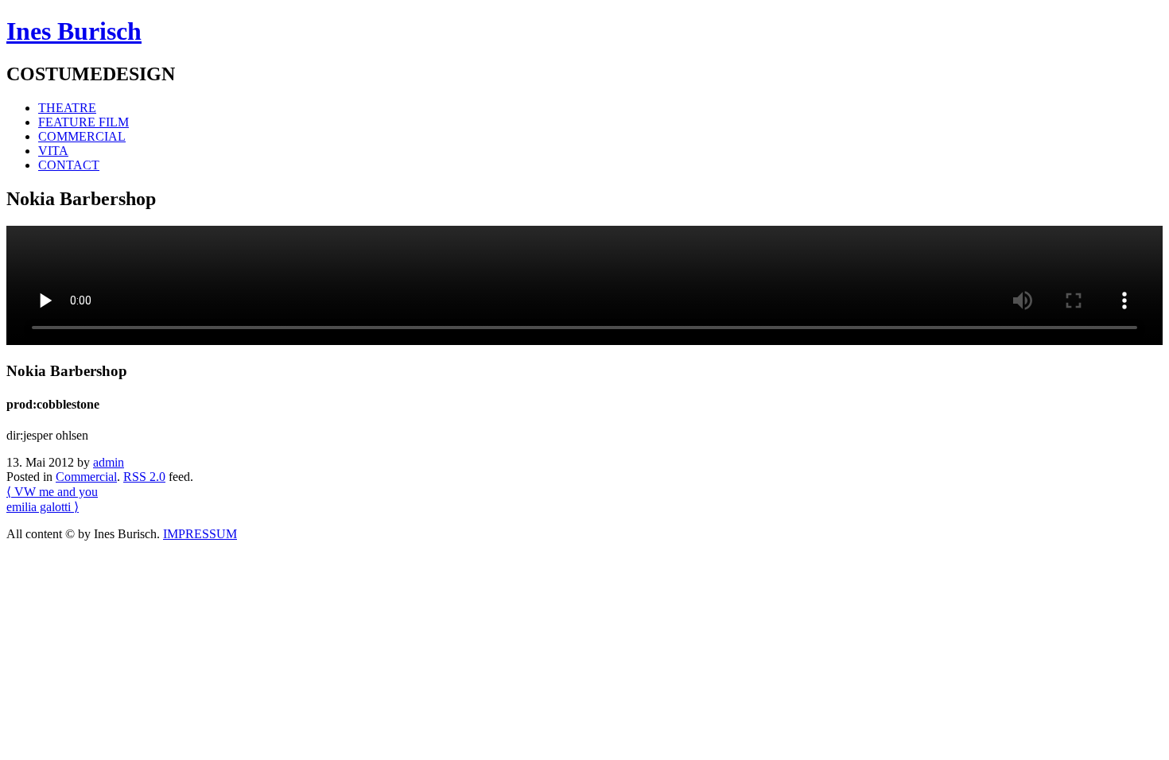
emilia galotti (42, 507)
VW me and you (52, 491)
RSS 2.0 (144, 476)
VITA (53, 150)
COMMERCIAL (82, 136)
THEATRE (67, 107)
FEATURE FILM (83, 122)
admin (108, 462)
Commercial (86, 476)
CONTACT (68, 165)
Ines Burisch (74, 31)
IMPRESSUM (200, 534)
